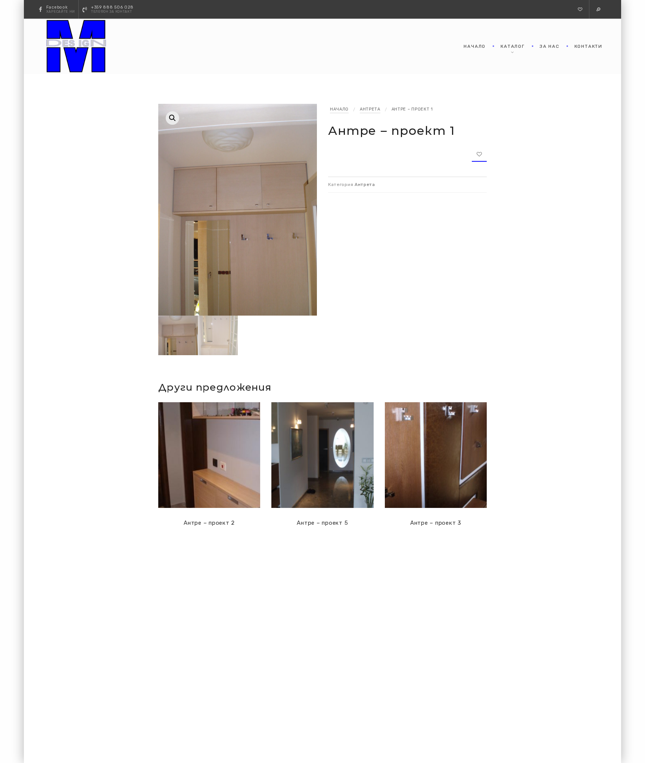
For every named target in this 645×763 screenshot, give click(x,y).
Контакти (588, 46)
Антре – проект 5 (322, 522)
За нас (550, 46)
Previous (294, 96)
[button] (580, 9)
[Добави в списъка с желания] (479, 154)
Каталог (513, 46)
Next (309, 96)
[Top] (622, 740)
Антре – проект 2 (209, 522)
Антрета (370, 109)
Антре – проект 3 (435, 522)
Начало (475, 46)
